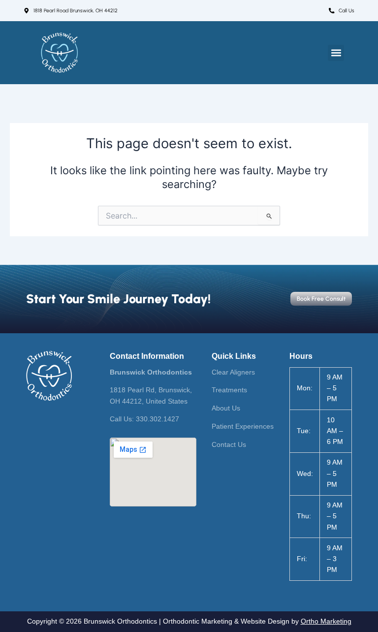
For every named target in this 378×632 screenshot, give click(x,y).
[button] (336, 53)
